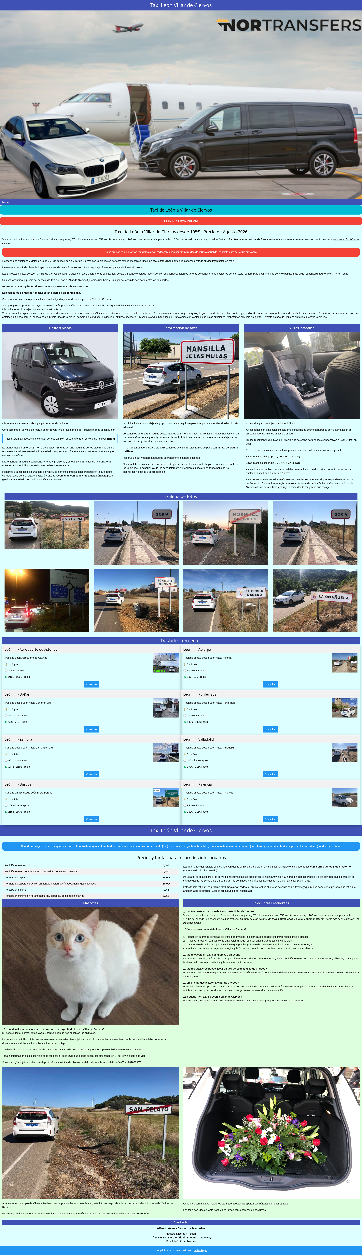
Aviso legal (200, 1250)
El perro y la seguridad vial (130, 1055)
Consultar (91, 684)
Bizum (111, 438)
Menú (5, 202)
